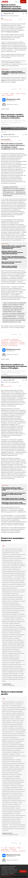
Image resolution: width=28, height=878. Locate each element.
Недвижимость (4, 340)
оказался (3, 80)
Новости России (21, 344)
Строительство (14, 339)
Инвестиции (14, 851)
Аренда (5, 848)
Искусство (23, 93)
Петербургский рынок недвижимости (9, 344)
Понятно (23, 871)
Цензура (18, 93)
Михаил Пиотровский (13, 31)
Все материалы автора (6, 19)
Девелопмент (7, 339)
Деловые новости (4, 342)
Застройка (22, 342)
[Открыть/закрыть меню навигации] (16, 2)
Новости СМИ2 (5, 109)
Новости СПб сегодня (13, 345)
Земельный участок (14, 342)
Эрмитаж (6, 93)
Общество (12, 93)
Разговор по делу (12, 848)
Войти (23, 1)
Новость (3, 95)
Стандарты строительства (15, 340)
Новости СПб (9, 95)
